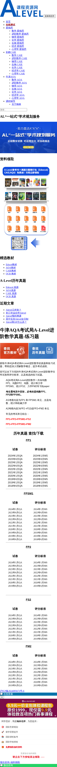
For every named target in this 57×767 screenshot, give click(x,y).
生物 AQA (17, 89)
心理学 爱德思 (19, 49)
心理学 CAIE (18, 73)
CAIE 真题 (11, 293)
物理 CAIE (17, 61)
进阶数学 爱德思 (20, 34)
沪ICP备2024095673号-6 (12, 691)
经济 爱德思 (18, 46)
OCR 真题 (11, 296)
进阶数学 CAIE (19, 58)
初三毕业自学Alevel (16, 313)
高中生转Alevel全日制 (17, 319)
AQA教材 (11, 267)
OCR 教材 (11, 273)
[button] (28, 694)
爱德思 (9, 28)
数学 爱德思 (18, 31)
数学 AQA (17, 79)
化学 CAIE (17, 67)
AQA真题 (11, 290)
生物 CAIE (17, 64)
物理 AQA (17, 86)
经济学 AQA (18, 95)
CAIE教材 (11, 270)
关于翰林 (16, 104)
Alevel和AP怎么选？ (16, 322)
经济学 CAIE (18, 70)
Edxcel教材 (11, 264)
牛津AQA (11, 76)
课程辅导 (10, 101)
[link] (28, 765)
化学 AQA (17, 92)
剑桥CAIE (11, 52)
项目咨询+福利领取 (10, 762)
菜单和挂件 (49, 16)
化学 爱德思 (18, 40)
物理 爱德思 (18, 37)
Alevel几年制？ (13, 310)
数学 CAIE (17, 55)
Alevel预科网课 (13, 316)
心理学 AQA (18, 98)
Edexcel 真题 (12, 287)
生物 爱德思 (18, 43)
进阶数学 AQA (19, 83)
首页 (8, 21)
